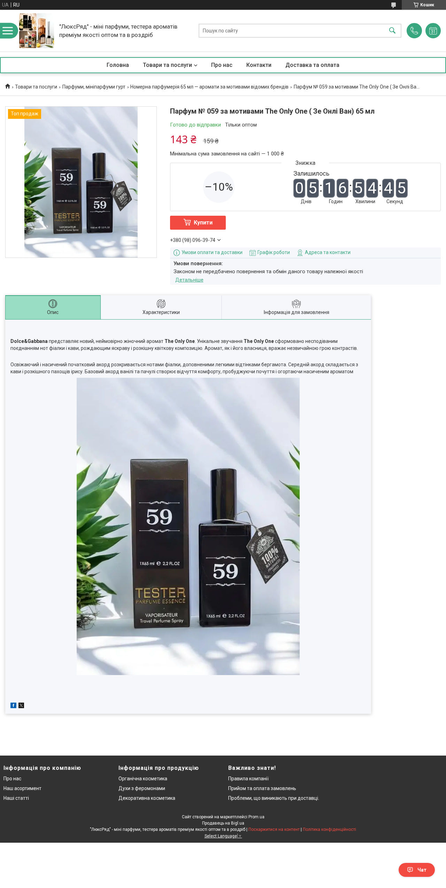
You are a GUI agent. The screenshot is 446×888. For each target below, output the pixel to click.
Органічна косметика (142, 778)
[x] (21, 706)
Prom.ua (256, 816)
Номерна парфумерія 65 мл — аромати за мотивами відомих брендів (209, 87)
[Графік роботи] (433, 30)
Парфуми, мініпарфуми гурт (93, 87)
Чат (421, 870)
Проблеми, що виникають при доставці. (273, 798)
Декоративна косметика (146, 798)
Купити (203, 222)
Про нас (221, 65)
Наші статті (16, 798)
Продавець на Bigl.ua (223, 823)
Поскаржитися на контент (274, 829)
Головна (118, 65)
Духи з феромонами (141, 788)
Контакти (258, 65)
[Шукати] (392, 30)
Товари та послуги (167, 65)
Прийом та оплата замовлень (262, 788)
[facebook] (13, 706)
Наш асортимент (22, 788)
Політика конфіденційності (329, 829)
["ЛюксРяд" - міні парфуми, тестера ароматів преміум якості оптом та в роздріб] (36, 30)
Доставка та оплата (312, 65)
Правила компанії (248, 778)
